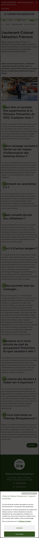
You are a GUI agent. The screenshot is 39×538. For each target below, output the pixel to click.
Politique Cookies (24, 521)
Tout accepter (19, 534)
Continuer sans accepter (29, 493)
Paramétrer (19, 528)
